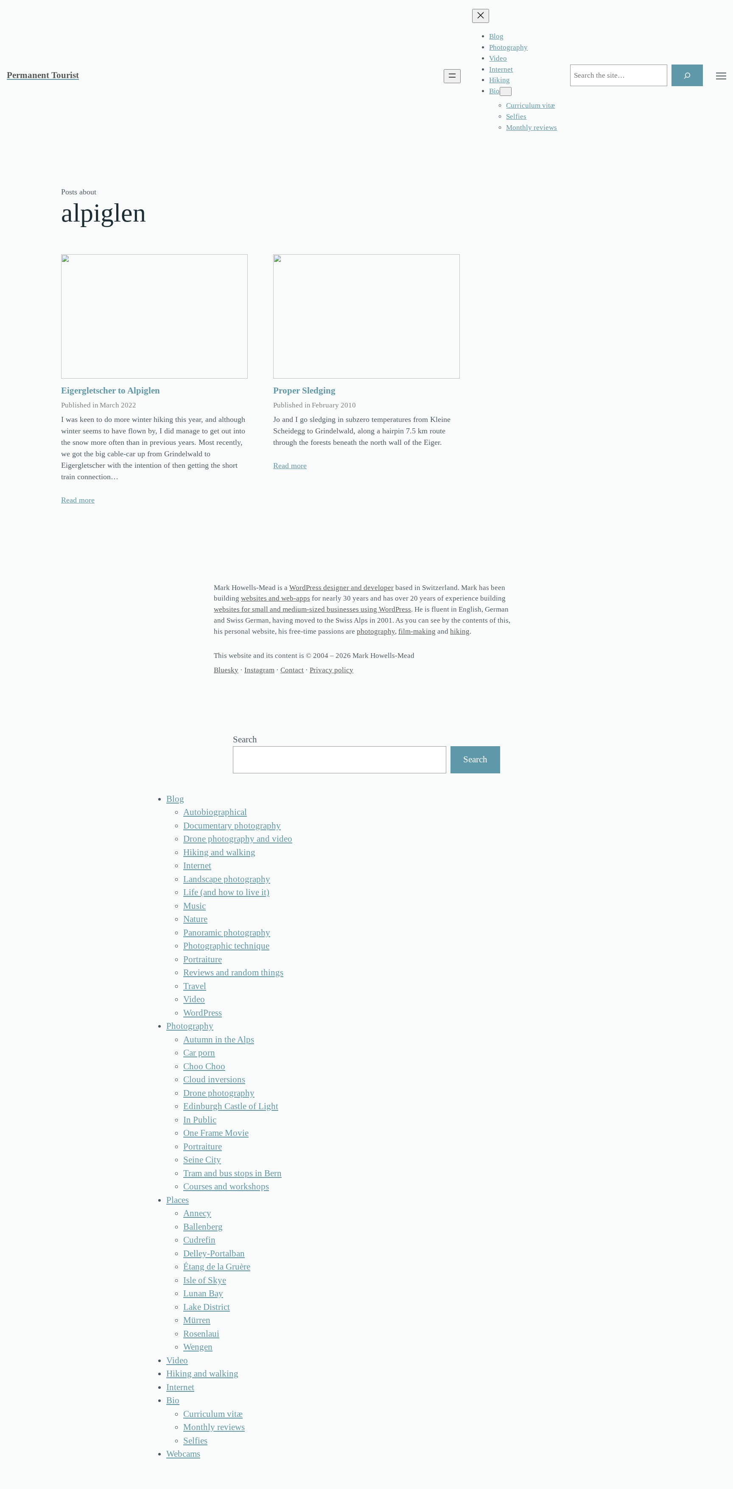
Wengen (198, 1347)
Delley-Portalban (214, 1253)
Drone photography (219, 1093)
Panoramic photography (226, 932)
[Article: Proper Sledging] (366, 316)
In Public (199, 1120)
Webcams (183, 1454)
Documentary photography (232, 825)
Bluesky (226, 670)
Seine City (202, 1160)
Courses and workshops (226, 1186)
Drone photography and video (237, 839)
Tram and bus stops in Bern (232, 1173)
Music (194, 906)
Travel (194, 986)
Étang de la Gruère (216, 1266)
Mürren (196, 1320)
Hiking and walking (219, 852)
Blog (175, 799)
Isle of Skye (204, 1280)
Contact (292, 670)
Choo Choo (204, 1066)
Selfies (195, 1441)
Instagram (259, 670)
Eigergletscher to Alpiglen (110, 390)
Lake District (206, 1307)
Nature (195, 919)
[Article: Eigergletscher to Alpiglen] (154, 316)
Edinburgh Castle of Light (230, 1106)
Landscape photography (226, 879)
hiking (460, 631)
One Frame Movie (216, 1133)
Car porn (199, 1053)
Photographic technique (226, 946)
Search (245, 739)
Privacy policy (331, 670)
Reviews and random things (233, 972)
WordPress (202, 1013)
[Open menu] (452, 76)
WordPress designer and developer (341, 588)
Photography (189, 1026)
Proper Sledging (304, 390)
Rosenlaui (201, 1334)
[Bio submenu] (506, 91)
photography (376, 631)
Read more (78, 500)
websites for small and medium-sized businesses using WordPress (312, 609)
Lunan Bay (203, 1293)
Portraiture (202, 959)
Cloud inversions (214, 1079)
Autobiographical (215, 812)
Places (177, 1200)
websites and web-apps (275, 598)
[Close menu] (480, 16)
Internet (197, 865)
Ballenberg (203, 1227)
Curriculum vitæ (213, 1414)
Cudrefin (199, 1240)
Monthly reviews (214, 1427)
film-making (417, 631)
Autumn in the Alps (218, 1039)
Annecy (197, 1213)
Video (194, 999)
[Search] (687, 75)
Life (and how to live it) (226, 892)
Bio (172, 1400)
